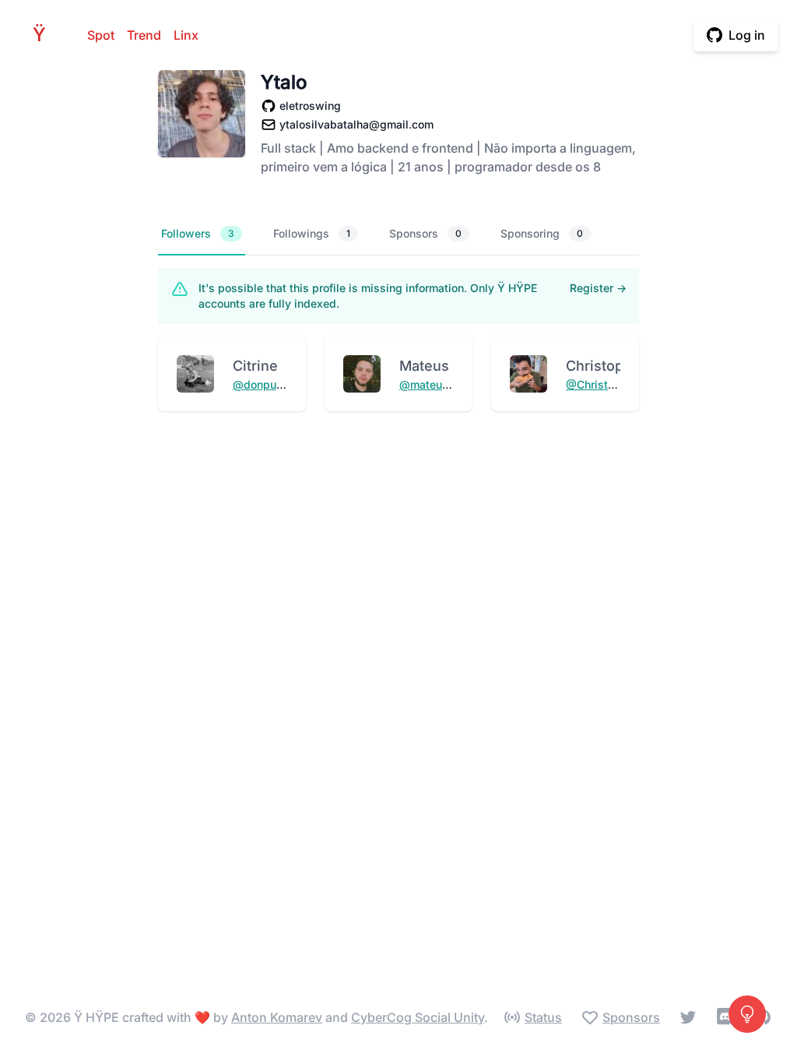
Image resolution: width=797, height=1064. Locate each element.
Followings (311, 233)
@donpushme (268, 384)
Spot (100, 35)
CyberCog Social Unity (417, 1017)
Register (598, 287)
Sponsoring (541, 233)
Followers (197, 233)
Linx (186, 35)
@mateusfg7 (432, 384)
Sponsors (425, 233)
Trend (144, 35)
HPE (43, 34)
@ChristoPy (596, 384)
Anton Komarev (276, 1017)
